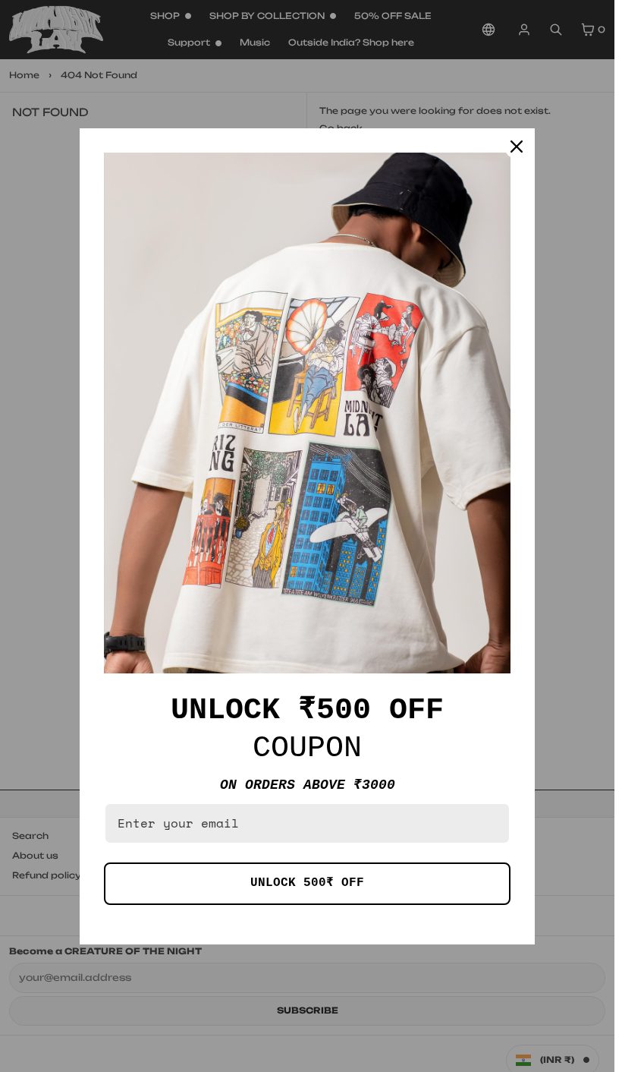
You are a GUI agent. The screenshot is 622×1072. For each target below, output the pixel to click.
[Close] (516, 146)
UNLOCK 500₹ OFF (307, 883)
